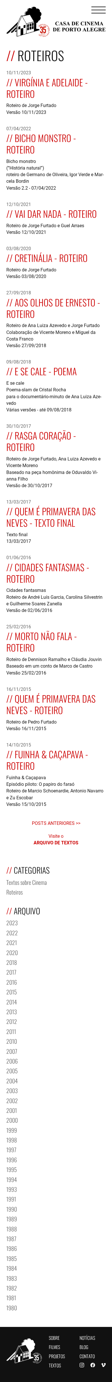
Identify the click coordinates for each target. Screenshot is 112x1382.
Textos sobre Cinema (26, 881)
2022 (12, 932)
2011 (11, 1031)
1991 (11, 1198)
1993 (11, 1188)
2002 (12, 1100)
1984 (11, 1267)
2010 (11, 1040)
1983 (11, 1277)
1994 (11, 1179)
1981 (11, 1297)
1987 (11, 1238)
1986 (11, 1247)
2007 (11, 1050)
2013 (11, 1011)
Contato (87, 1355)
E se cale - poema (46, 371)
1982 (11, 1287)
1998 (11, 1139)
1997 (11, 1149)
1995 (11, 1169)
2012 (11, 1020)
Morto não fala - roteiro (41, 641)
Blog (84, 1346)
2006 (12, 1060)
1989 (11, 1218)
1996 (11, 1159)
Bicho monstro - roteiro (41, 143)
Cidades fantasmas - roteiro (47, 572)
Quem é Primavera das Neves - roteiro (51, 703)
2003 (12, 1090)
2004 (12, 1080)
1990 (11, 1208)
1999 (11, 1129)
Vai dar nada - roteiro (56, 213)
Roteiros (14, 891)
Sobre (54, 1337)
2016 (11, 981)
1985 (11, 1257)
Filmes (54, 1346)
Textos (55, 1365)
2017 (11, 971)
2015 (11, 991)
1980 (11, 1307)
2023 (12, 922)
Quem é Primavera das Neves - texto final (51, 516)
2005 (12, 1070)
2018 (11, 961)
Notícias (87, 1337)
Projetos (57, 1355)
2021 (11, 942)
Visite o (56, 839)
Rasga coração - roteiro (41, 440)
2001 (11, 1109)
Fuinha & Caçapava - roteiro (47, 759)
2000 (12, 1119)
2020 (12, 952)
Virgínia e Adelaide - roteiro (47, 87)
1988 (11, 1228)
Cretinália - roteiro (51, 257)
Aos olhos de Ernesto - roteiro (53, 307)
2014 (11, 1001)
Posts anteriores (54, 823)
